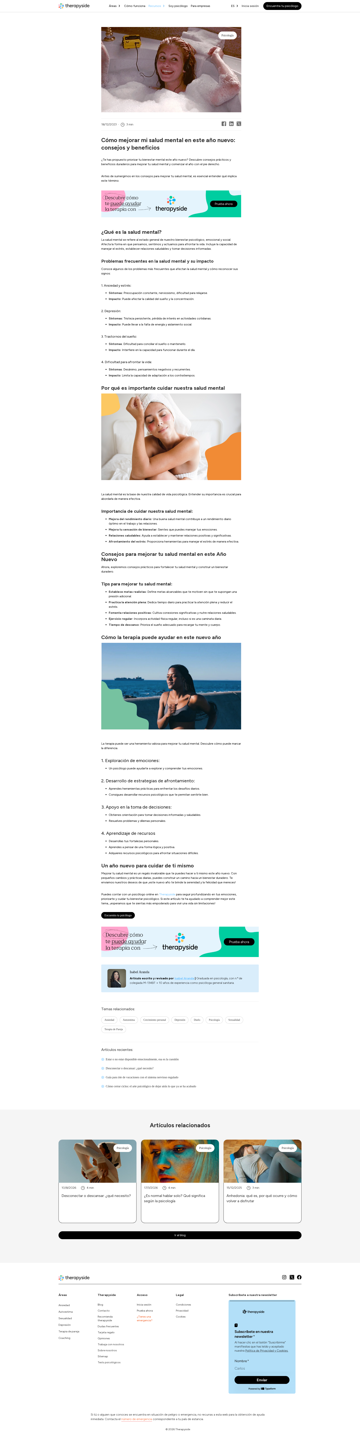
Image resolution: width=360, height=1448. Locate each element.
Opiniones (104, 1338)
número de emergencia (136, 1419)
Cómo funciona (134, 6)
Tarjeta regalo (106, 1332)
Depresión (180, 1020)
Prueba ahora (145, 1310)
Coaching (64, 1338)
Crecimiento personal (154, 1020)
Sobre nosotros (107, 1350)
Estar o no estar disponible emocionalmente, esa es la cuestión (142, 1059)
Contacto (104, 1310)
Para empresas (200, 6)
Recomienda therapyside (105, 1318)
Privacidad (182, 1310)
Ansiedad (109, 1020)
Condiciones (183, 1304)
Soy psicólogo (178, 6)
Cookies (181, 1316)
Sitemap (103, 1356)
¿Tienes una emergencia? (144, 1318)
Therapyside (167, 894)
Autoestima (129, 1020)
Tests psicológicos (109, 1362)
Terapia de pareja (68, 1331)
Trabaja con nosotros (111, 1344)
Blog (100, 1304)
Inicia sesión (250, 6)
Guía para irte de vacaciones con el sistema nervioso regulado (142, 1077)
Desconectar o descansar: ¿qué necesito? (130, 1068)
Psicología (214, 1020)
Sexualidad (234, 1020)
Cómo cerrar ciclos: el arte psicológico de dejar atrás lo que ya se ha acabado (151, 1086)
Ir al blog (180, 1235)
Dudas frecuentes (108, 1326)
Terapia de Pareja (113, 1029)
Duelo (197, 1020)
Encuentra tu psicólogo (282, 6)
